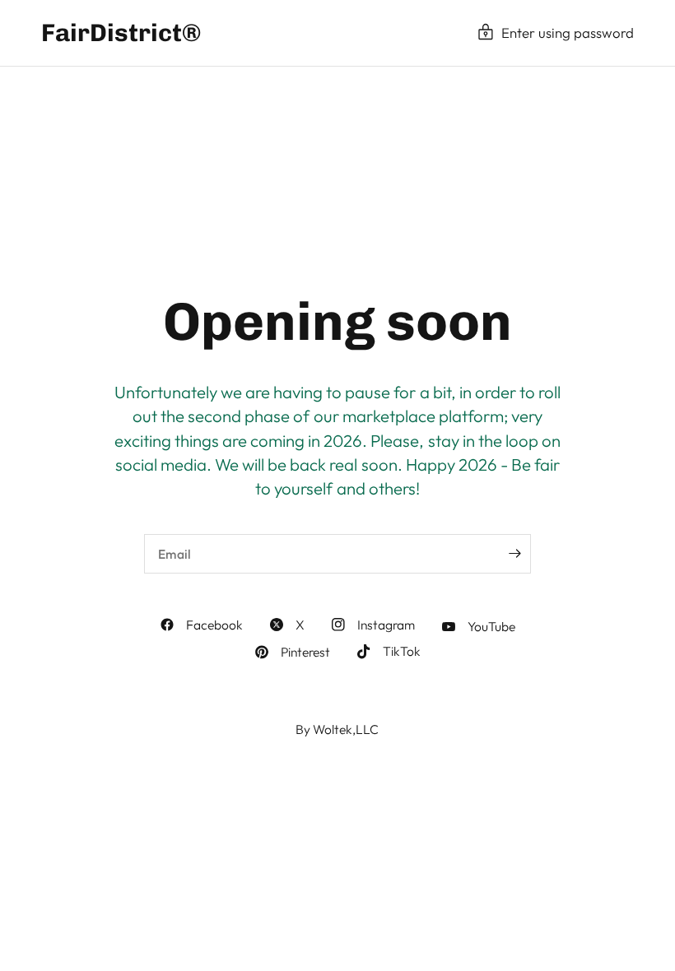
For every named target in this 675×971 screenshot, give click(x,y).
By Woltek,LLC (337, 729)
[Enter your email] (514, 554)
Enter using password (567, 32)
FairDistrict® (121, 33)
